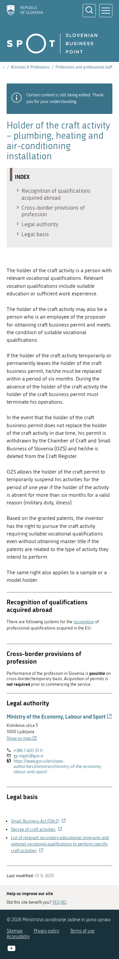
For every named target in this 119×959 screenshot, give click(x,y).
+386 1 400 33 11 (28, 750)
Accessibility (18, 936)
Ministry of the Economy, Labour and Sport (59, 716)
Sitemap (15, 931)
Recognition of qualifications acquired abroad (56, 194)
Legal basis (35, 234)
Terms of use (82, 931)
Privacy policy (46, 931)
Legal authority (40, 224)
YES (56, 902)
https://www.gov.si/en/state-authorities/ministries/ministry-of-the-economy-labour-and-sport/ (58, 767)
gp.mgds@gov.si (28, 755)
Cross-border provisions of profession (53, 211)
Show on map (22, 738)
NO (63, 902)
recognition (83, 621)
